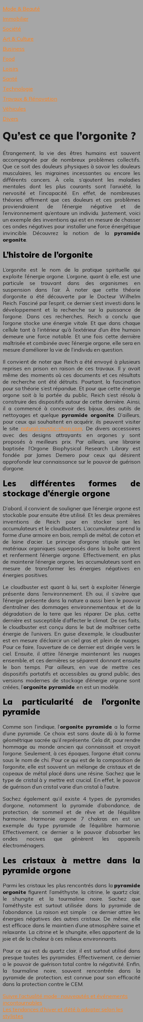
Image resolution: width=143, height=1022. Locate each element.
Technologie (18, 88)
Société (12, 28)
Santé (10, 78)
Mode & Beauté (21, 8)
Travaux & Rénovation (30, 98)
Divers (10, 118)
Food (9, 58)
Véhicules (14, 108)
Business (14, 48)
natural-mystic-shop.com (51, 428)
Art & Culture (18, 38)
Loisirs (10, 68)
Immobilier (15, 18)
